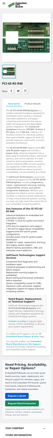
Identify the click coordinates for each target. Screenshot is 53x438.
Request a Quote (17, 395)
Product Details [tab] (32, 103)
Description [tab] (14, 103)
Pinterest (25, 91)
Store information (18, 435)
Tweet (18, 91)
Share (11, 91)
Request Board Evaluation (22, 403)
